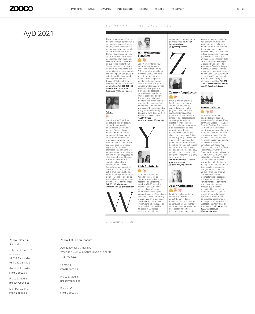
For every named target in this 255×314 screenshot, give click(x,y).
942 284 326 (22, 262)
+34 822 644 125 (70, 257)
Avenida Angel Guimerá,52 (75, 247)
